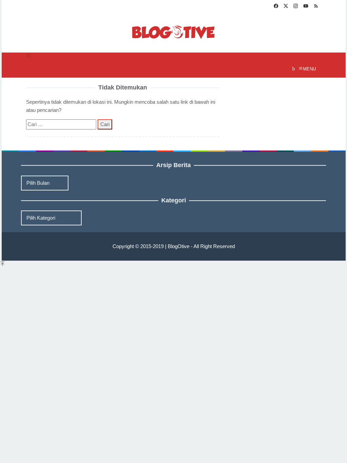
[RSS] (316, 7)
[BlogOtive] (173, 32)
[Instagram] (296, 7)
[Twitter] (286, 7)
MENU (309, 69)
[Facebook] (276, 7)
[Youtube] (306, 7)
